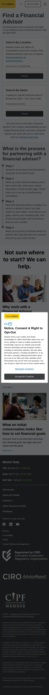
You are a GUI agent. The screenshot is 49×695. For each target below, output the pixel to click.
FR (10, 324)
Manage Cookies (24, 369)
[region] (24, 347)
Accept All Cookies (24, 377)
